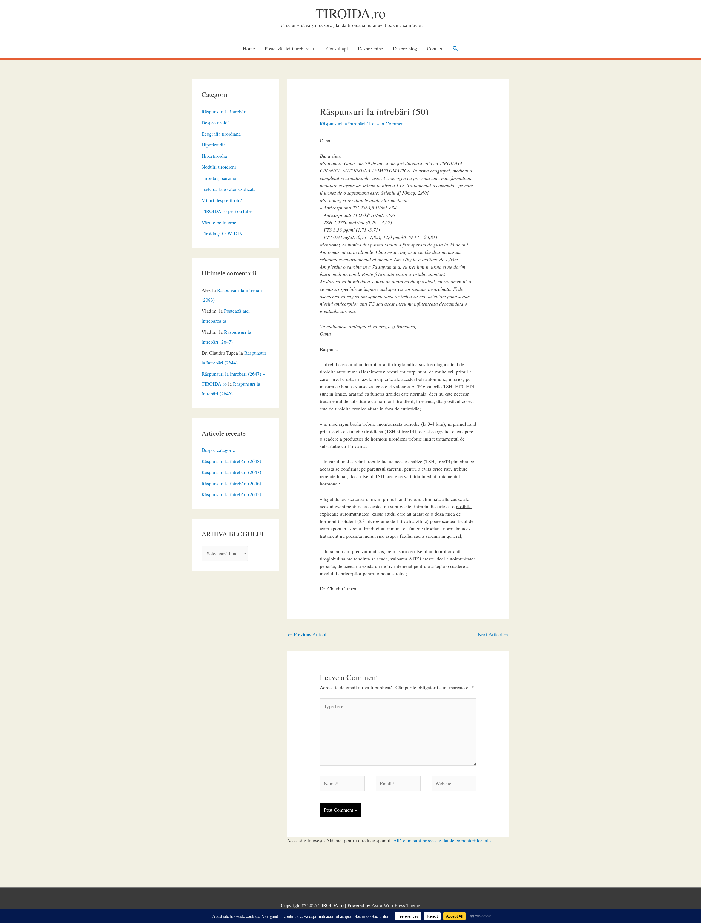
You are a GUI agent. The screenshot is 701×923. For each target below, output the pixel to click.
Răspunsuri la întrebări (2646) (231, 483)
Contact (434, 48)
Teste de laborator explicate (229, 189)
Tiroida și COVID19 (222, 233)
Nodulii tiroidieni (219, 166)
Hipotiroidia (214, 144)
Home (249, 48)
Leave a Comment (387, 123)
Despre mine (370, 48)
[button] (455, 48)
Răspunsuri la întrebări (224, 111)
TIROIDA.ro (350, 13)
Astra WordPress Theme (396, 905)
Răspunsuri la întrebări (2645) (231, 494)
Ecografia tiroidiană (221, 133)
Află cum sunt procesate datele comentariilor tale (442, 840)
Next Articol (493, 634)
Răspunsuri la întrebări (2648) (231, 461)
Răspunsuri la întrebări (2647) (231, 472)
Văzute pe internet (220, 222)
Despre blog (405, 48)
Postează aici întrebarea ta (291, 48)
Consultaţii (337, 48)
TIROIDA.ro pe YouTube (227, 211)
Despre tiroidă (216, 122)
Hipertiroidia (214, 156)
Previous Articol (307, 634)
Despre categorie (218, 450)
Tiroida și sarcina (219, 178)
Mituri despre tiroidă (222, 200)
